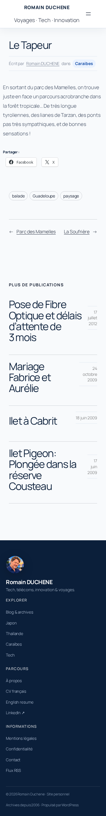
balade (18, 196)
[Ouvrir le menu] (88, 13)
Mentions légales (21, 738)
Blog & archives (19, 612)
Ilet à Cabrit (33, 420)
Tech (10, 655)
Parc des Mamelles (36, 231)
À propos (14, 680)
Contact (13, 759)
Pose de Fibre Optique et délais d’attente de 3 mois (45, 321)
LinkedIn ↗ (15, 712)
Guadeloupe (44, 196)
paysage (71, 196)
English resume (20, 702)
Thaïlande (14, 633)
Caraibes (84, 63)
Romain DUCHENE (47, 7)
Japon (11, 623)
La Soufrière (77, 231)
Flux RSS (13, 770)
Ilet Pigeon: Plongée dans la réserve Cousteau (43, 469)
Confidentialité (19, 749)
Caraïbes (14, 644)
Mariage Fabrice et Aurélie (30, 377)
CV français (16, 691)
